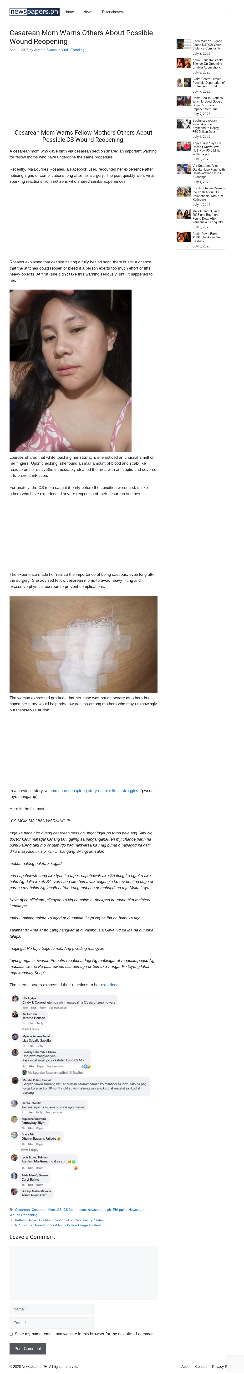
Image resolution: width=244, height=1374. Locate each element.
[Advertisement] (84, 94)
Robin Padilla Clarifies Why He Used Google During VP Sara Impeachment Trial (208, 103)
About (185, 1366)
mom (82, 1209)
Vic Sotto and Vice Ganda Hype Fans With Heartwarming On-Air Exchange (209, 171)
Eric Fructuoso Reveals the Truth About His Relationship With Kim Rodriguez (209, 194)
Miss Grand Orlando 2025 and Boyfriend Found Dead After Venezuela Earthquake (208, 216)
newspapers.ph (99, 1209)
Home (69, 12)
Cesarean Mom (43, 1209)
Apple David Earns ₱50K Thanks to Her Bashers (207, 237)
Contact (201, 1366)
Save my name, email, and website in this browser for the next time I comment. (85, 1334)
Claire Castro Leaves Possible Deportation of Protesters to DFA (209, 82)
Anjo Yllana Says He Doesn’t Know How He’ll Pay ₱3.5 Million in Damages (207, 148)
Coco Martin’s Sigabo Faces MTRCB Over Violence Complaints (207, 44)
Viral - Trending (72, 50)
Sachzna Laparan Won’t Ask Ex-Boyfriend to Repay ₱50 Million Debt (206, 126)
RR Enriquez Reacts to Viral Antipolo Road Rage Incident (58, 1225)
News (87, 12)
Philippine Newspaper (129, 1209)
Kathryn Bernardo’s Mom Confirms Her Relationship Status (59, 1220)
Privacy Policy (223, 1366)
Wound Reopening (24, 1215)
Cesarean (22, 1209)
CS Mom (69, 1209)
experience (111, 985)
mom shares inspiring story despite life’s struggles (93, 790)
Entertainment (113, 12)
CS (59, 1209)
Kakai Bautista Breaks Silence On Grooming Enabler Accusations (208, 63)
